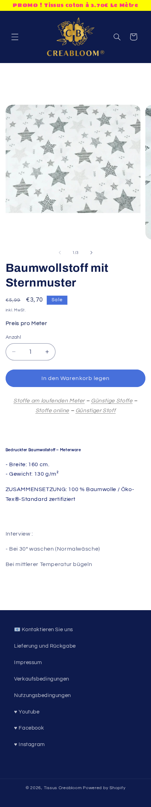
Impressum (28, 662)
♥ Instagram (29, 744)
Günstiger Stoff (96, 410)
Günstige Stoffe (111, 401)
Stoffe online (52, 410)
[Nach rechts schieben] (91, 253)
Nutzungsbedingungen (42, 695)
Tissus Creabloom (63, 788)
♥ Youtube (27, 712)
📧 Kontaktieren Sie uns (43, 629)
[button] (15, 37)
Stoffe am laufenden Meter (49, 401)
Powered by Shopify (104, 788)
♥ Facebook (29, 728)
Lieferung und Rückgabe (45, 646)
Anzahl (13, 337)
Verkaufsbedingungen (41, 679)
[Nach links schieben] (59, 253)
